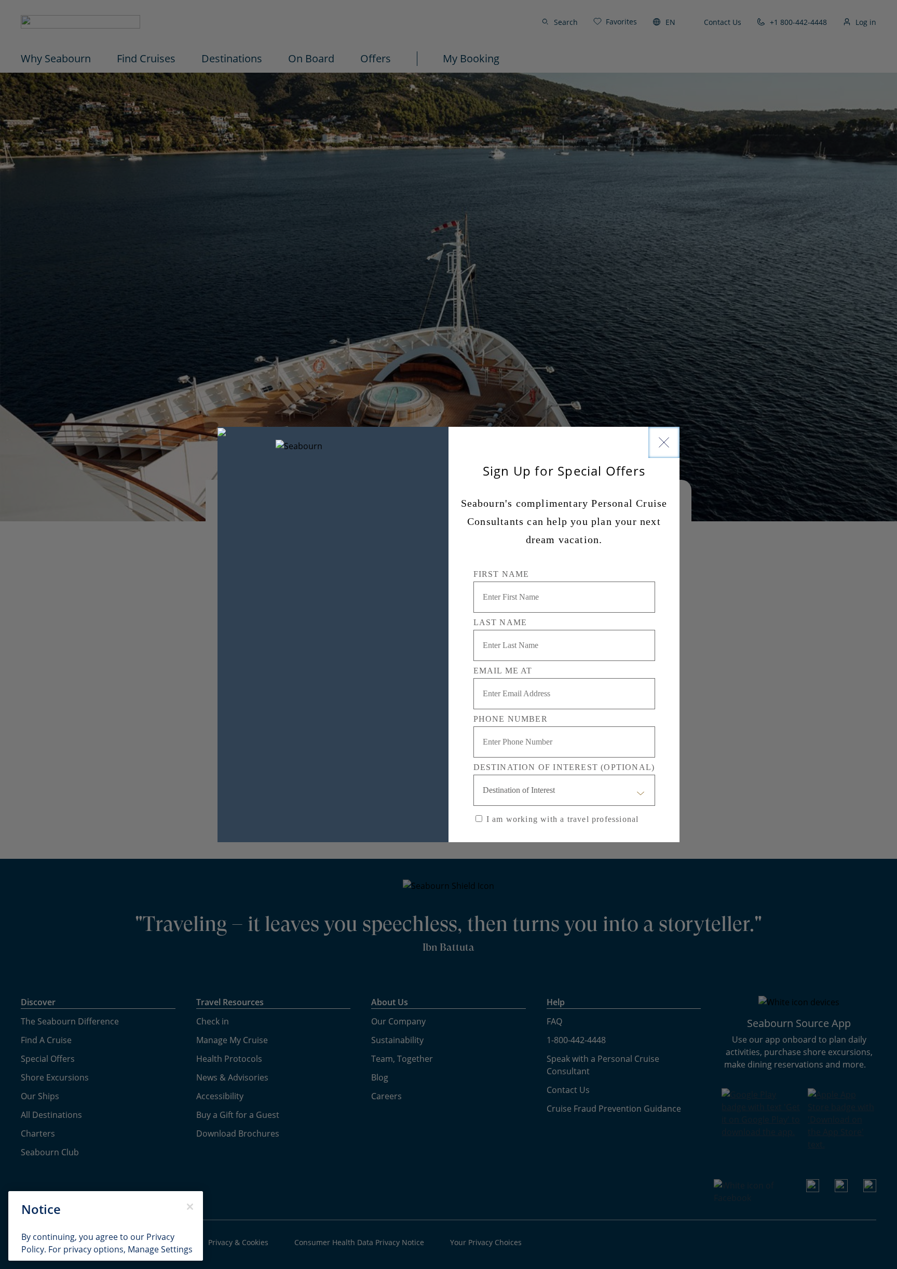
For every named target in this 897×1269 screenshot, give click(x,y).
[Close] (663, 442)
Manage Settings (160, 1249)
